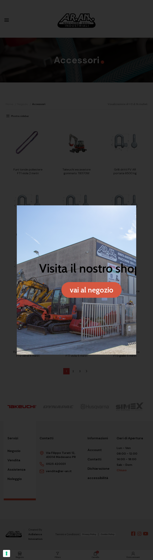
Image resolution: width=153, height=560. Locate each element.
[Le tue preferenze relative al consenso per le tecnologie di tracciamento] (6, 553)
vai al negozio (91, 289)
